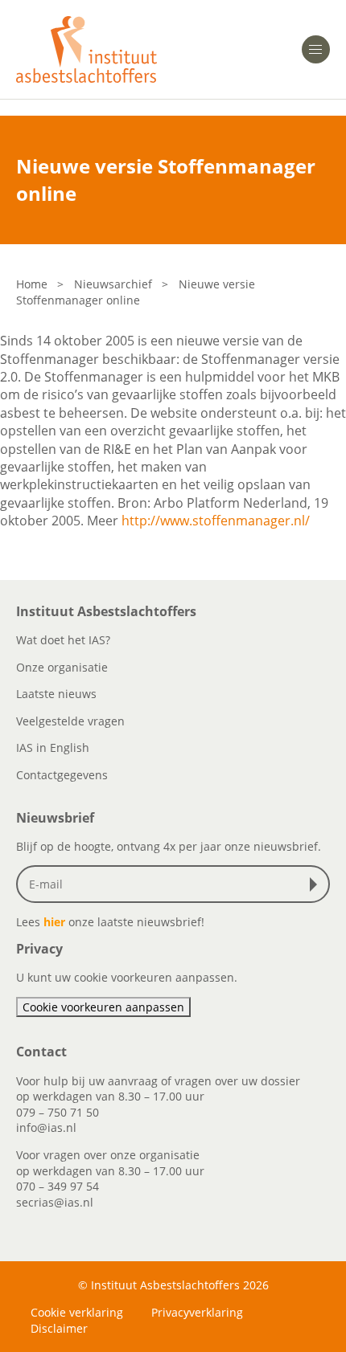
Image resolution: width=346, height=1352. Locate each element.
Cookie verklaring (77, 1312)
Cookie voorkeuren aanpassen (103, 1007)
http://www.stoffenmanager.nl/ (216, 520)
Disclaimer (59, 1328)
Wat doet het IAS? (63, 639)
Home (31, 284)
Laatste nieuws (56, 693)
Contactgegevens (62, 774)
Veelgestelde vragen (70, 721)
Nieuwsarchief (113, 284)
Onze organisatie (62, 667)
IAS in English (52, 747)
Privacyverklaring (197, 1312)
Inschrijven (317, 884)
